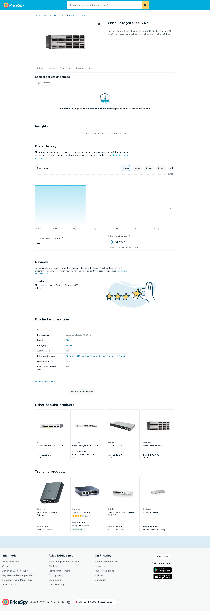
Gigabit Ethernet (107, 356)
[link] (52, 435)
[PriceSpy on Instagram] (68, 601)
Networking (74, 15)
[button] (43, 83)
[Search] (145, 5)
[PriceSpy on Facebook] (63, 601)
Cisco (68, 340)
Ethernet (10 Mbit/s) (75, 356)
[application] (105, 201)
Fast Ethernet (91, 356)
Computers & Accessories (54, 15)
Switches (86, 15)
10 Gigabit (120, 356)
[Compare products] (99, 24)
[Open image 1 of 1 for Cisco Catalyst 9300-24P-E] (65, 42)
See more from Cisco (45, 381)
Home (37, 15)
